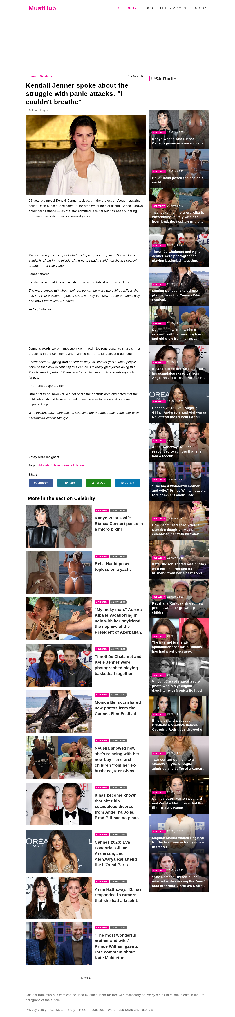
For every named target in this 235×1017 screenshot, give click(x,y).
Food (148, 8)
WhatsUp (99, 482)
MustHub (42, 8)
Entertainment (174, 8)
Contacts (57, 1010)
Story (200, 8)
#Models (43, 465)
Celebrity (127, 8)
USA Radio (164, 79)
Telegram (127, 482)
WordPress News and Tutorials (130, 1010)
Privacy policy (36, 1010)
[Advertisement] (117, 44)
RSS (82, 1010)
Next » (86, 978)
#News (56, 465)
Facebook (41, 482)
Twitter (69, 482)
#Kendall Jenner (73, 465)
